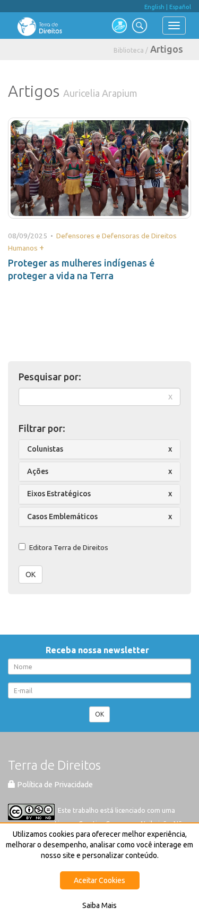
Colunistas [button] (45, 449)
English (154, 7)
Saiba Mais (99, 905)
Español (180, 7)
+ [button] (41, 247)
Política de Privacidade (54, 784)
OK (30, 574)
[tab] (99, 449)
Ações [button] (37, 471)
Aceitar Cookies (99, 880)
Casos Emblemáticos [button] (62, 516)
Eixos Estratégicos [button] (59, 493)
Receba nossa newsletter (99, 650)
